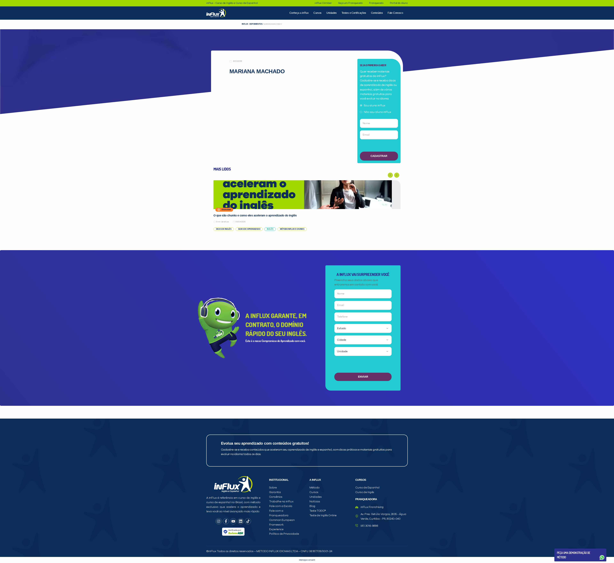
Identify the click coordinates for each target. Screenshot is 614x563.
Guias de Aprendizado (249, 229)
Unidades (331, 12)
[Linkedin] (241, 521)
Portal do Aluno (399, 3)
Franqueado (376, 3)
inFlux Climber (323, 3)
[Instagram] (219, 521)
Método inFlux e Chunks (292, 229)
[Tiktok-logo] (248, 521)
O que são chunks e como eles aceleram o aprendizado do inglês (255, 215)
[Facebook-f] (226, 521)
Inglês (270, 229)
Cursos (317, 12)
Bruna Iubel (226, 209)
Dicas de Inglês (223, 229)
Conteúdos (377, 12)
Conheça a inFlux (299, 12)
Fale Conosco (395, 12)
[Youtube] (233, 521)
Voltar (564, 549)
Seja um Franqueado (350, 3)
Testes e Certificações (354, 12)
